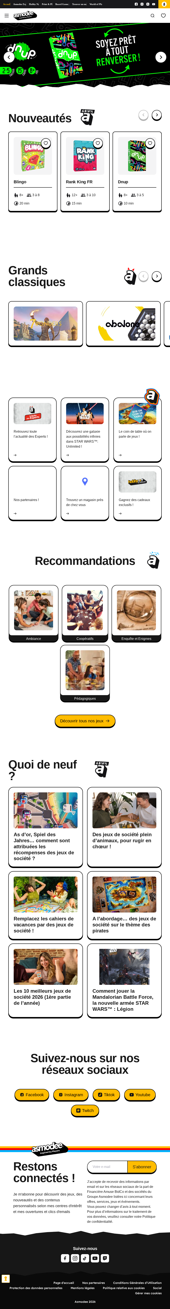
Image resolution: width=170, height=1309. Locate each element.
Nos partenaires (93, 1283)
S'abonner (142, 1167)
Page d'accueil (63, 1283)
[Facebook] (136, 4)
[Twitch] (105, 1258)
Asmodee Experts (19, 4)
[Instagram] (142, 4)
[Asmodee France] (25, 15)
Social (157, 1288)
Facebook (35, 1094)
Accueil (6, 4)
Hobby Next (34, 4)
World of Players (96, 4)
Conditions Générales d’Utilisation (137, 1283)
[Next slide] (161, 57)
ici (125, 1196)
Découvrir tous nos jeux (81, 721)
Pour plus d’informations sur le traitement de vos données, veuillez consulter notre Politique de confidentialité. (121, 1216)
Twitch (88, 1110)
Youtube (142, 1094)
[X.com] (148, 4)
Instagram (73, 1094)
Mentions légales (83, 1288)
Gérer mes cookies (148, 1293)
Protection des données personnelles (36, 1288)
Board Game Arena (62, 4)
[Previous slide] (9, 57)
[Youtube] (154, 4)
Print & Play (47, 4)
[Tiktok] (85, 1258)
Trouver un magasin (79, 4)
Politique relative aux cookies (124, 1288)
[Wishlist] (163, 15)
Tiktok (109, 1094)
